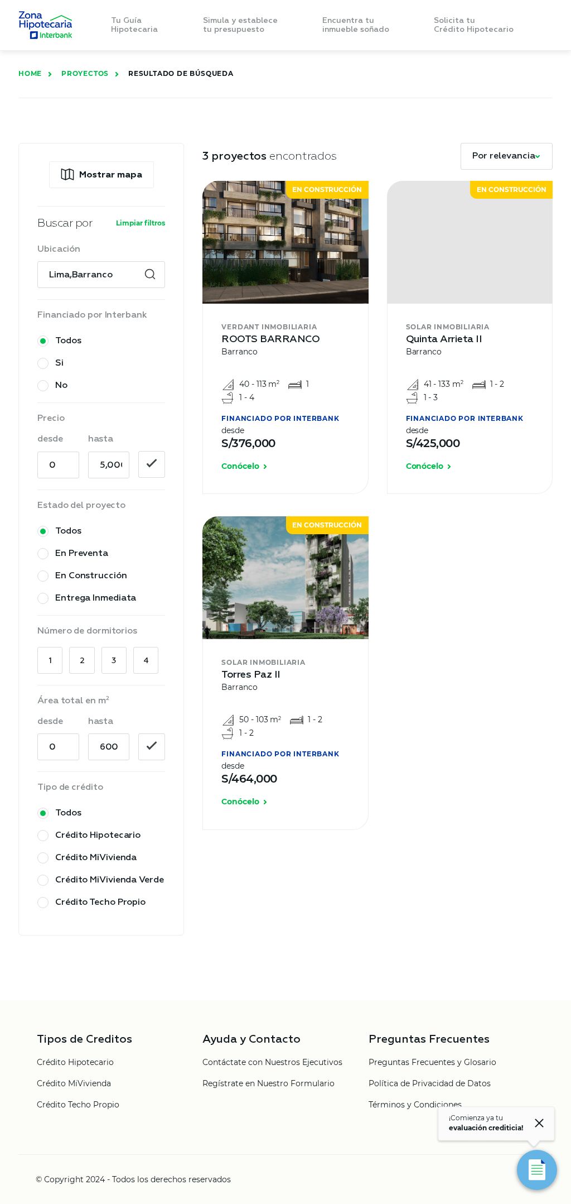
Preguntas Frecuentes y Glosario (432, 1062)
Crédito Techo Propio (78, 1105)
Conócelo (240, 466)
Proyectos (85, 73)
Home (30, 73)
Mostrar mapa (110, 175)
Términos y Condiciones (415, 1105)
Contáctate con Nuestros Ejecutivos (272, 1062)
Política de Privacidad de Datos (430, 1084)
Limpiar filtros (140, 223)
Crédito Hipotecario (75, 1062)
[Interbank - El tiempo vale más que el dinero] (45, 25)
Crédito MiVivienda (74, 1084)
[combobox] (101, 275)
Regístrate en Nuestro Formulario (268, 1084)
